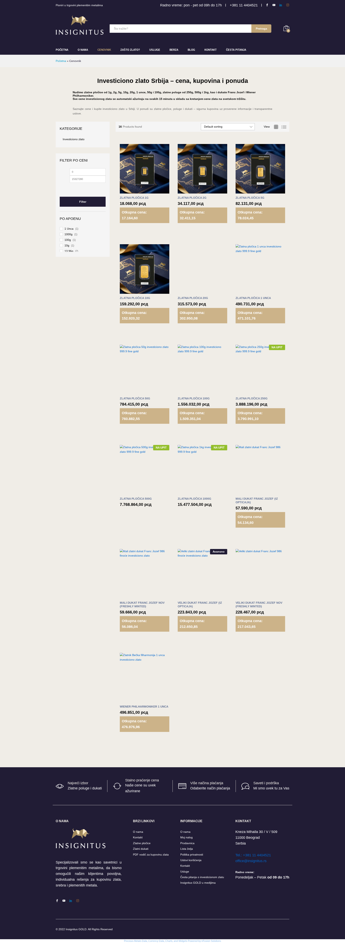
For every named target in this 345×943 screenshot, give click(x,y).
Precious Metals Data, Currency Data (144, 941)
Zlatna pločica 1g (134, 197)
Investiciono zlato (73, 139)
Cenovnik (104, 50)
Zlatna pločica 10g (135, 298)
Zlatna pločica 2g (192, 197)
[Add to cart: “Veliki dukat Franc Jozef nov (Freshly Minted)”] (250, 596)
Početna (62, 50)
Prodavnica (187, 843)
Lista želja (186, 848)
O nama (138, 831)
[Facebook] (267, 5)
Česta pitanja (236, 50)
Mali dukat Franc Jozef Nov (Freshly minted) (142, 604)
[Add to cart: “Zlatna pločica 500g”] (134, 492)
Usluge (154, 50)
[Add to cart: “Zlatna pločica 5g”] (250, 191)
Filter (82, 201)
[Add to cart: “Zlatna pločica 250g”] (250, 391)
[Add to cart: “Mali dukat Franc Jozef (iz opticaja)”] (250, 492)
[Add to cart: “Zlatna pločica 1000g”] (192, 492)
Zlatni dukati (140, 848)
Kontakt (210, 50)
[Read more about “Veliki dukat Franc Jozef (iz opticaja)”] (192, 596)
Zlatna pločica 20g (193, 298)
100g (67, 239)
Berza (174, 50)
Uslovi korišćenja (190, 860)
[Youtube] (274, 5)
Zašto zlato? (130, 50)
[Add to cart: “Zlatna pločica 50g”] (134, 391)
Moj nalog (186, 837)
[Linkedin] (280, 5)
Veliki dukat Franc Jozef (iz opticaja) (200, 604)
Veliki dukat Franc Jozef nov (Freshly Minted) (259, 604)
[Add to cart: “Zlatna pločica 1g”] (134, 191)
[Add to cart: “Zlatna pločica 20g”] (192, 291)
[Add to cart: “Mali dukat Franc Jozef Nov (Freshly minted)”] (134, 596)
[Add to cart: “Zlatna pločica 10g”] (134, 291)
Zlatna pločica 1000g (194, 498)
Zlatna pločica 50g (135, 398)
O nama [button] (83, 50)
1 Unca (68, 228)
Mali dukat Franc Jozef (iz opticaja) (257, 500)
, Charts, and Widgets (175, 941)
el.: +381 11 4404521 (254, 855)
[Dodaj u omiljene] (153, 191)
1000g (68, 234)
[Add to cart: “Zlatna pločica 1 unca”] (250, 291)
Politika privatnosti (191, 854)
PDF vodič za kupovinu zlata (151, 854)
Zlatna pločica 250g (252, 398)
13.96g (68, 251)
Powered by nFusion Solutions (204, 941)
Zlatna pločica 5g (250, 197)
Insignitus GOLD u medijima (198, 882)
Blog (191, 50)
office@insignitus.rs (251, 861)
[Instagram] (287, 5)
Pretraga (261, 28)
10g (66, 245)
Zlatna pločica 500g (136, 498)
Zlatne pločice (142, 843)
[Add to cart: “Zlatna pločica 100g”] (192, 391)
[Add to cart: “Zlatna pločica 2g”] (192, 191)
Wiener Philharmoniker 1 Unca (144, 706)
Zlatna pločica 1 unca (253, 298)
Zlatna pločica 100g (194, 398)
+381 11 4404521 (244, 5)
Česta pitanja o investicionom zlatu (202, 877)
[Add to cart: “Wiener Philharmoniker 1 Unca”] (134, 700)
